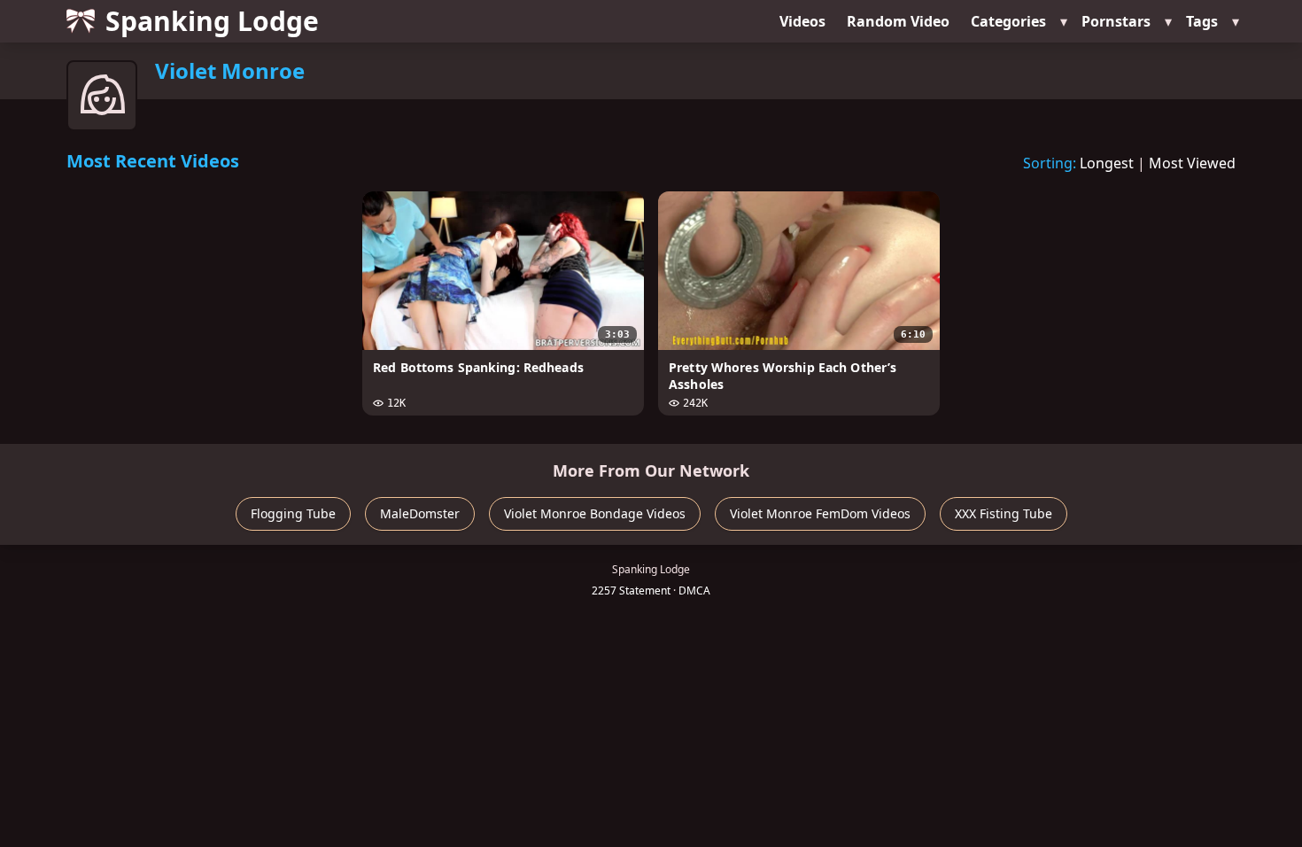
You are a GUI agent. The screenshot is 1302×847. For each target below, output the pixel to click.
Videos (802, 21)
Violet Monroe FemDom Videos (820, 513)
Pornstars (1116, 21)
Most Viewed (1192, 163)
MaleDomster (420, 513)
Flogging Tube (293, 513)
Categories (1008, 21)
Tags (1202, 21)
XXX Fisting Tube (1003, 513)
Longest (1107, 163)
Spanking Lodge (212, 21)
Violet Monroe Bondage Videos (595, 513)
